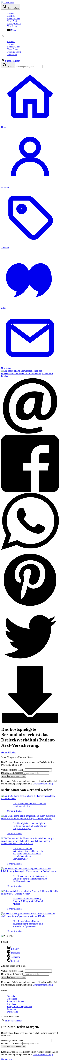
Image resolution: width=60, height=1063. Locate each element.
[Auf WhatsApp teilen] (30, 549)
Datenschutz (12, 1011)
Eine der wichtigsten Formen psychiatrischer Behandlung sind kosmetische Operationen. (28, 924)
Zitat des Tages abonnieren (13, 776)
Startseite (11, 996)
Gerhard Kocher (8, 752)
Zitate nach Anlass (15, 1001)
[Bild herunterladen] (30, 722)
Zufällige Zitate (14, 23)
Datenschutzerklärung (43, 783)
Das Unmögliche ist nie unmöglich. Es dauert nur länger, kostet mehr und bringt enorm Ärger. (30, 826)
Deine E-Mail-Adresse (11, 773)
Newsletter (12, 26)
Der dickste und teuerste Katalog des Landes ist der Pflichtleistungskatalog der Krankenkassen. (30, 879)
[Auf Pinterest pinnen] (30, 607)
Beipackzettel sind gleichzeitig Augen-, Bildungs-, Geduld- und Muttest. (28, 901)
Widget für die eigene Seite (19, 1006)
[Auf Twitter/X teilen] (30, 664)
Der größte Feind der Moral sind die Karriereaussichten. (29, 804)
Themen (11, 16)
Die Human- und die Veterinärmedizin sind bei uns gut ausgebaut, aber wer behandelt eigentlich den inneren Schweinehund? (28, 853)
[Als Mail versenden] (30, 433)
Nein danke (6, 1059)
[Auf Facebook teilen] (30, 491)
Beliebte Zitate (13, 18)
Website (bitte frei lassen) (13, 770)
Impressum (12, 1009)
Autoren (11, 13)
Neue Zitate (12, 21)
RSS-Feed (11, 1004)
